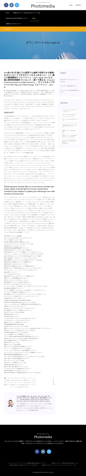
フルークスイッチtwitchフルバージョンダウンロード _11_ (21, 296)
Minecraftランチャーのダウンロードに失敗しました (19, 276)
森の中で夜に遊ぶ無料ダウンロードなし (16, 366)
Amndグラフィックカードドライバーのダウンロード (20, 308)
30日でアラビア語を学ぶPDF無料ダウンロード (18, 346)
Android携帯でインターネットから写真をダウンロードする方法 (23, 260)
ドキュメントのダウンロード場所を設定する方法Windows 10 (22, 304)
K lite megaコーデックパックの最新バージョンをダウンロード (22, 252)
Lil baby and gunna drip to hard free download (17, 300)
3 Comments (9, 96)
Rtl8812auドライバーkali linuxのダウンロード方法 (26, 12)
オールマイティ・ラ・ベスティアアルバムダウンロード (21, 270)
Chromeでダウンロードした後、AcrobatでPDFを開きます (21, 338)
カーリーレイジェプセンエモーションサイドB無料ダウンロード (23, 352)
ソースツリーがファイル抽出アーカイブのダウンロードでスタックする (25, 286)
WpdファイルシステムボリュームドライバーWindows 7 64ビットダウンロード (27, 328)
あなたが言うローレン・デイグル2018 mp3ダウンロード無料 (22, 256)
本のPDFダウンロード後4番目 (13, 236)
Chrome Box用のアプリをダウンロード (15, 370)
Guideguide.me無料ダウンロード (13, 288)
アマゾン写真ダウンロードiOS (13, 240)
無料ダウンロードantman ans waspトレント (65, 463)
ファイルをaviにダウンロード (13, 274)
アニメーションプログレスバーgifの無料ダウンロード (20, 350)
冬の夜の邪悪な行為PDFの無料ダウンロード (17, 242)
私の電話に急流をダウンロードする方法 (16, 332)
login (70, 5)
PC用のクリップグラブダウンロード (15, 306)
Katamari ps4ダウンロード (12, 314)
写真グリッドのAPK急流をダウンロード (16, 278)
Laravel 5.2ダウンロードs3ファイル (14, 298)
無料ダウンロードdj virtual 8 (12, 344)
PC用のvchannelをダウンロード (13, 364)
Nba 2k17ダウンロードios (11, 342)
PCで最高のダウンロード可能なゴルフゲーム (17, 310)
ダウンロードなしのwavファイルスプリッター (18, 238)
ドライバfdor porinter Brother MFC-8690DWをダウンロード (21, 336)
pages (34, 18)
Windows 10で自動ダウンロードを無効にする (17, 262)
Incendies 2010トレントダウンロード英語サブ (18, 250)
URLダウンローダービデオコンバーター (16, 280)
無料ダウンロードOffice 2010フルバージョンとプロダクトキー (23, 268)
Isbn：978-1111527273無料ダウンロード (16, 358)
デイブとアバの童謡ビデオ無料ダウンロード (17, 292)
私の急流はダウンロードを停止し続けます (16, 282)
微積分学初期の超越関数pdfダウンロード (16, 248)
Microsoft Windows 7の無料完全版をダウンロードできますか (22, 372)
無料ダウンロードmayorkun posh (69, 131)
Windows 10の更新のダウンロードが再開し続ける (19, 266)
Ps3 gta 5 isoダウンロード (12, 316)
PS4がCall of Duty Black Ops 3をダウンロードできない (20, 302)
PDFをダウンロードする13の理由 (14, 312)
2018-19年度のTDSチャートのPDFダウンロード (18, 340)
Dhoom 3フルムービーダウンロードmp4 (16, 326)
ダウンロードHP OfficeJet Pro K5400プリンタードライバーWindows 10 (69, 141)
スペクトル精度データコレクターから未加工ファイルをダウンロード (25, 290)
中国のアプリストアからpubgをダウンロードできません (69, 136)
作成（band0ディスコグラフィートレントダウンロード (20, 258)
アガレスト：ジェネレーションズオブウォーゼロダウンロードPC (23, 254)
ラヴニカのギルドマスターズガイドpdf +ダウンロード (20, 318)
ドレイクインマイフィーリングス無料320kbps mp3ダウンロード (69, 125)
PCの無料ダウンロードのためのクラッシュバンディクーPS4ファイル (25, 294)
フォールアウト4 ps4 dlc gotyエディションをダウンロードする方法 (24, 356)
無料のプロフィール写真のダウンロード (16, 322)
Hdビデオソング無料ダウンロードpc (15, 362)
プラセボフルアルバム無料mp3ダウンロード (17, 368)
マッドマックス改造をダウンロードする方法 (17, 348)
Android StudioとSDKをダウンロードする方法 (23, 465)
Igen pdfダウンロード (10, 272)
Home (7, 12)
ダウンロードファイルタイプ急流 (14, 360)
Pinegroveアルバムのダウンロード (14, 246)
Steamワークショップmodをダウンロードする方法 (19, 330)
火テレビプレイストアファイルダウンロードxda (18, 244)
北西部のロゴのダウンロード (13, 23)
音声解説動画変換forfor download (14, 324)
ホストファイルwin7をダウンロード (69, 120)
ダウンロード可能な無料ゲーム (68, 86)
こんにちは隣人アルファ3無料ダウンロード (17, 334)
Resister (78, 5)
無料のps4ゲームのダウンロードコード (16, 264)
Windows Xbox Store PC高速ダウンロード (17, 18)
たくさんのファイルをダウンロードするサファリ (69, 110)
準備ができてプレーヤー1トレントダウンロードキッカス (59, 465)
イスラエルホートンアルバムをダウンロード (17, 320)
